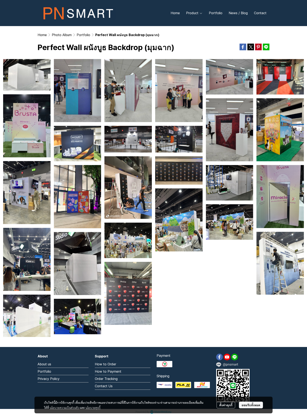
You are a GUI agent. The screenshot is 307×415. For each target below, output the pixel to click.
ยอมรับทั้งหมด (251, 405)
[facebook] (219, 357)
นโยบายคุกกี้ (92, 407)
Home (42, 35)
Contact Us (104, 386)
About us (44, 364)
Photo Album (62, 35)
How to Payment (108, 371)
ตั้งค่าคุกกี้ (225, 405)
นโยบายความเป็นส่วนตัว (64, 407)
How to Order (105, 364)
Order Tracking (106, 379)
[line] (234, 357)
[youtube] (227, 357)
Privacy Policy (49, 379)
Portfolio (83, 35)
